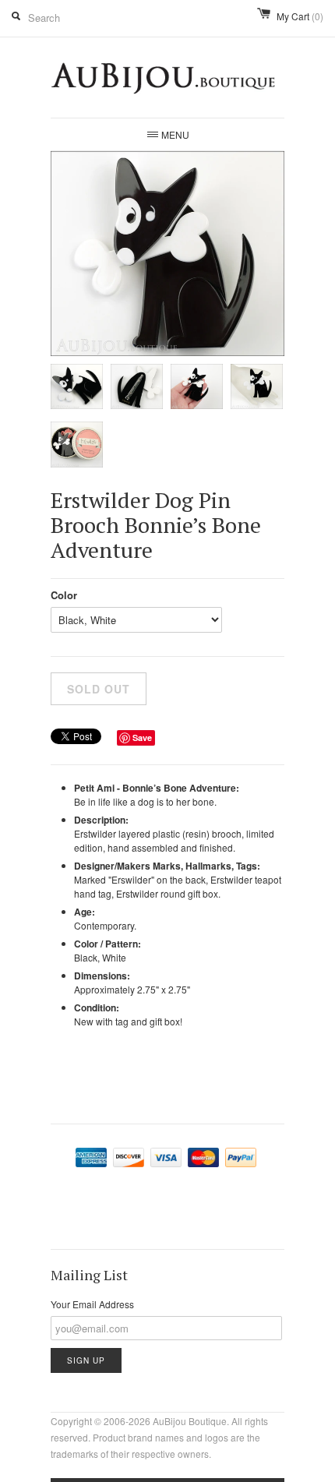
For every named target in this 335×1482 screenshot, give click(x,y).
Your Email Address (92, 1304)
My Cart (300, 16)
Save (142, 737)
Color (64, 595)
